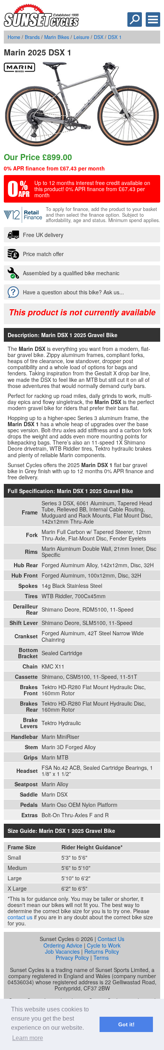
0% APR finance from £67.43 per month (54, 168)
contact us (20, 917)
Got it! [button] (126, 1024)
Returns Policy (101, 951)
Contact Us (111, 939)
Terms (101, 957)
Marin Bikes (56, 37)
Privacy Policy (72, 957)
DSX (98, 37)
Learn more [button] (27, 1038)
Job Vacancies (62, 951)
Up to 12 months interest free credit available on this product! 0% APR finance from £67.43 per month (92, 189)
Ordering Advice (62, 945)
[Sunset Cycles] (41, 24)
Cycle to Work (104, 945)
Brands (32, 37)
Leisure (81, 37)
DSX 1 (115, 37)
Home (14, 37)
